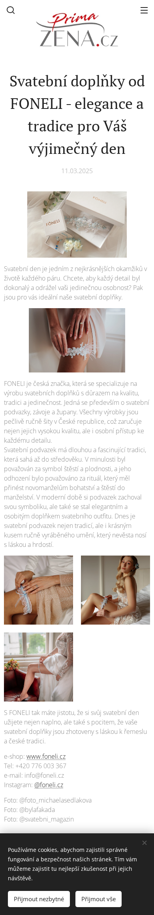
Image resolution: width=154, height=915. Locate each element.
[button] (10, 10)
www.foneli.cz (46, 756)
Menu (144, 10)
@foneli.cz (48, 784)
